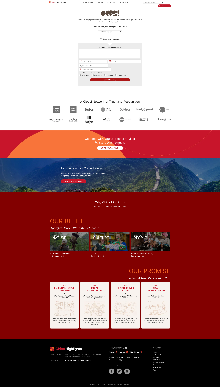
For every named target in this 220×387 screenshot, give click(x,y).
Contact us (156, 360)
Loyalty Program (158, 362)
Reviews (156, 357)
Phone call (122, 75)
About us (156, 352)
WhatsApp (85, 75)
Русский (111, 360)
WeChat (110, 75)
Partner (155, 365)
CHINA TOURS (87, 2)
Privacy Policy (158, 367)
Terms (155, 370)
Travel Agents (157, 354)
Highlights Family (117, 348)
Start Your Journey (164, 6)
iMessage (98, 75)
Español (128, 357)
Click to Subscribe (73, 181)
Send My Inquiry (110, 80)
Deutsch (111, 357)
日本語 (120, 360)
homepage (115, 39)
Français (120, 357)
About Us (123, 2)
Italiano (136, 357)
